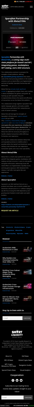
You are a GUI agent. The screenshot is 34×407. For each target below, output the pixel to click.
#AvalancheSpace (19, 227)
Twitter (10, 176)
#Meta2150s (18, 230)
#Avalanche (9, 227)
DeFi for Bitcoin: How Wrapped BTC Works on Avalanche (11, 299)
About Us (9, 356)
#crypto (28, 227)
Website (3, 176)
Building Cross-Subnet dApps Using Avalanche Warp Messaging (11, 273)
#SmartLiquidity (11, 233)
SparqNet (5, 57)
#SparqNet (20, 233)
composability (15, 121)
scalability (8, 121)
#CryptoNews (10, 230)
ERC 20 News (8, 360)
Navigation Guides (25, 365)
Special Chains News (9, 370)
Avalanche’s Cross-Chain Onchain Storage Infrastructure (11, 286)
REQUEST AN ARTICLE (9, 210)
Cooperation (17, 374)
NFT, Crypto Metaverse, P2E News (8, 365)
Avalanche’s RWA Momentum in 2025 (10, 249)
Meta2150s (6, 59)
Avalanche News (17, 25)
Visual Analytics (25, 370)
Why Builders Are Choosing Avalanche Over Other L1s (10, 260)
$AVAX (26, 233)
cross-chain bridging (18, 123)
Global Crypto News (25, 360)
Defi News (25, 356)
